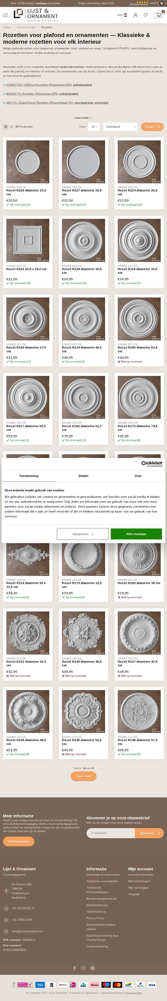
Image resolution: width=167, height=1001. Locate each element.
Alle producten (26, 27)
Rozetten (46, 27)
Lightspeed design (111, 992)
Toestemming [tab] (28, 476)
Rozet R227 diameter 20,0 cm (82, 192)
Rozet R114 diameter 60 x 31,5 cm (26, 584)
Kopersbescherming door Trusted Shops (103, 938)
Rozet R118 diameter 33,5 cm (137, 270)
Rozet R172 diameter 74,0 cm (137, 427)
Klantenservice (18, 841)
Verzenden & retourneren (103, 875)
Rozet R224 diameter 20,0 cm (137, 192)
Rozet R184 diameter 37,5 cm (26, 349)
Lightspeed (91, 992)
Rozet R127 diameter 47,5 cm (137, 663)
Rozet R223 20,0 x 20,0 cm (26, 269)
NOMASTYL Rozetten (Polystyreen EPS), (42, 94)
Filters (150, 127)
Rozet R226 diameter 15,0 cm (26, 192)
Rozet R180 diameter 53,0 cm (137, 349)
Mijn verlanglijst (138, 888)
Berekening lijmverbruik (102, 899)
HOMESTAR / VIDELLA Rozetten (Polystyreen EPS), (49, 85)
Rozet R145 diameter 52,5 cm (82, 741)
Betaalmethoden (97, 905)
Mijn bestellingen (139, 881)
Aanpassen (80, 533)
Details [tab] (84, 476)
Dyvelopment (134, 992)
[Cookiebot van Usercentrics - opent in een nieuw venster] (144, 464)
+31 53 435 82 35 (23, 908)
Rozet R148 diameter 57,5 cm (137, 741)
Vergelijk (134, 894)
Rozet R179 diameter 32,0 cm (82, 584)
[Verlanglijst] (146, 15)
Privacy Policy (95, 918)
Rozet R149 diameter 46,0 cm (82, 663)
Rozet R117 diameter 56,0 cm (26, 427)
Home (7, 27)
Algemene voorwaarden (102, 881)
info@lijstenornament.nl (27, 931)
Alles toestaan (136, 533)
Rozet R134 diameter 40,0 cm (82, 349)
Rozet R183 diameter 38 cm (139, 583)
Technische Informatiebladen (98, 890)
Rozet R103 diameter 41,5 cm (26, 663)
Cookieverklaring (97, 946)
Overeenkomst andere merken (101, 927)
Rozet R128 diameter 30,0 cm (82, 270)
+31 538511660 (22, 920)
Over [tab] (138, 476)
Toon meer (83, 776)
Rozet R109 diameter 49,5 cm (26, 741)
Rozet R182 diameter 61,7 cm (82, 427)
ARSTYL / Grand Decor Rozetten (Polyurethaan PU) (57, 103)
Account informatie (140, 875)
